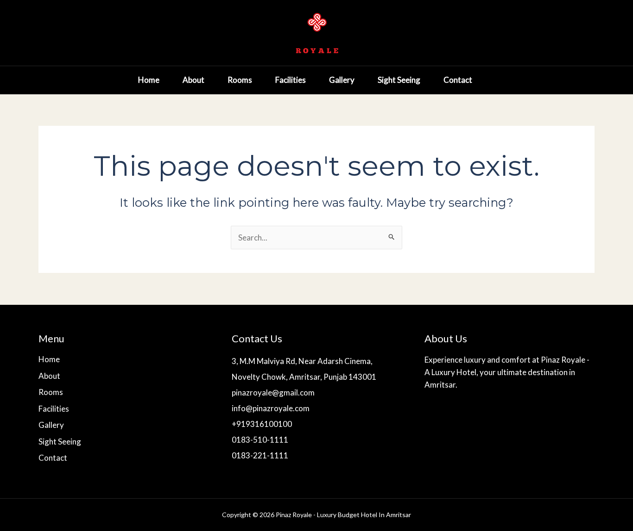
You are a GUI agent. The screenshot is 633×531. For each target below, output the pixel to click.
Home (148, 80)
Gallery (341, 80)
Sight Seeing (399, 80)
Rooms (240, 80)
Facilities (290, 80)
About (193, 80)
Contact (457, 80)
